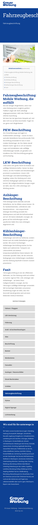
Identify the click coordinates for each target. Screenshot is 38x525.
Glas (6, 337)
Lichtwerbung (10, 415)
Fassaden (8, 365)
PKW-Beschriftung (10, 77)
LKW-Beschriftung (10, 80)
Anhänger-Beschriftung (12, 82)
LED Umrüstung (10, 315)
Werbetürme (9, 358)
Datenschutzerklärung (25, 508)
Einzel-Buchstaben (12, 379)
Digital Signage (10, 408)
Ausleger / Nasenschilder (14, 372)
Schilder (8, 386)
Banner (7, 351)
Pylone (7, 400)
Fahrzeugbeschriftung (13, 393)
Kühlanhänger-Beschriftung (13, 85)
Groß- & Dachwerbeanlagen (15, 330)
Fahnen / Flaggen (11, 308)
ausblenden (25, 68)
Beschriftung (10, 344)
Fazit (6, 87)
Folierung (8, 322)
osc (22, 511)
